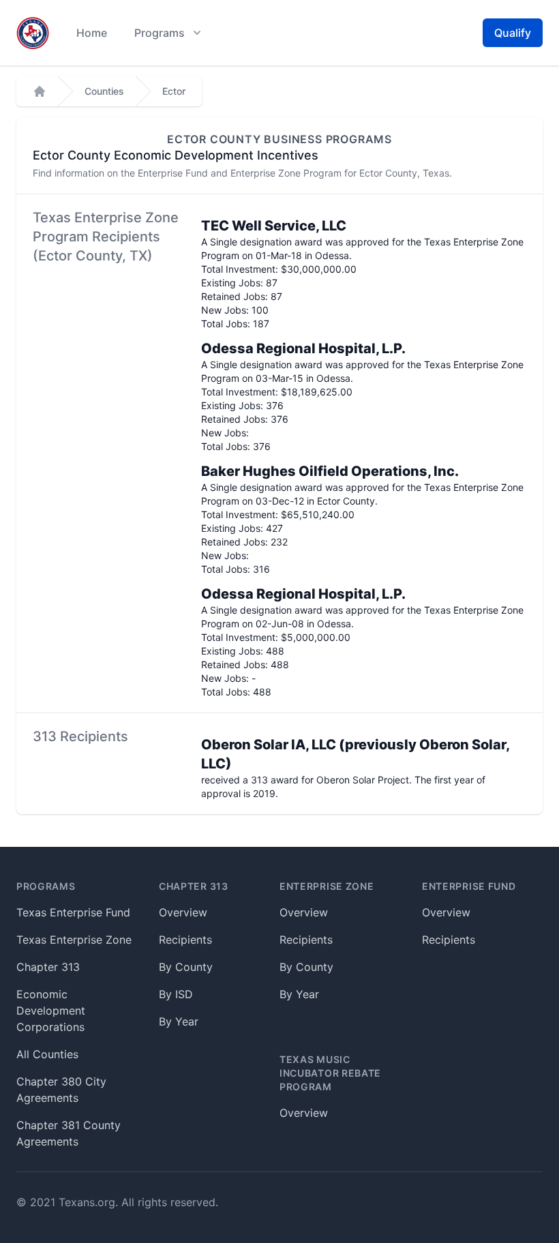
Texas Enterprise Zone (74, 939)
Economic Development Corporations (50, 1010)
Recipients (185, 939)
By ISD (176, 994)
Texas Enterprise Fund (73, 912)
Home (91, 33)
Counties (104, 91)
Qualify (512, 33)
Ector (173, 91)
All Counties (47, 1054)
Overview (183, 912)
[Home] (39, 91)
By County (186, 967)
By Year (178, 1021)
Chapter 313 (48, 967)
